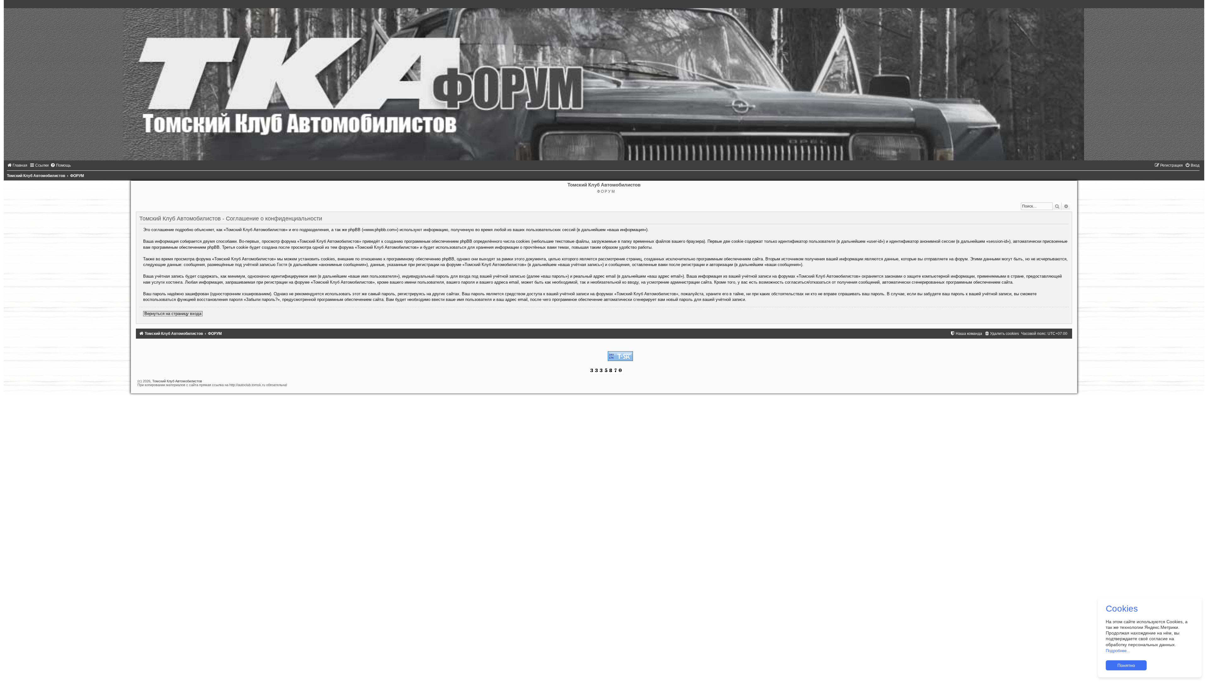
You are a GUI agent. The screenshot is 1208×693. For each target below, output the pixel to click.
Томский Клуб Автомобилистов (177, 381)
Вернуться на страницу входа (172, 313)
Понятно (1126, 665)
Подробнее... (1118, 650)
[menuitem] (17, 165)
